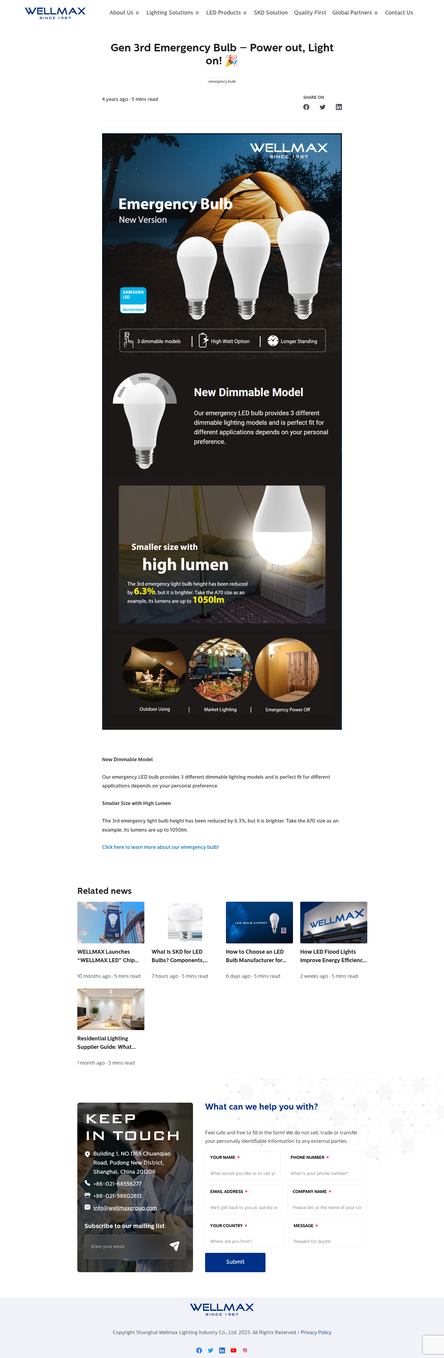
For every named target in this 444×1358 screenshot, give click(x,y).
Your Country (227, 1226)
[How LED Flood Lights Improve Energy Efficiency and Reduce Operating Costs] (333, 922)
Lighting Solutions (169, 13)
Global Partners (352, 13)
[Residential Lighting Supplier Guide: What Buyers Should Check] (110, 1009)
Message (304, 1226)
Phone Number (308, 1158)
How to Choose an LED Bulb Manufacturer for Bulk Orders (255, 957)
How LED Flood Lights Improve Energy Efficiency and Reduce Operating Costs (333, 957)
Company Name (310, 1192)
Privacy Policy (316, 1333)
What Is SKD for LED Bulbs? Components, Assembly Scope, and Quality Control (179, 957)
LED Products (223, 13)
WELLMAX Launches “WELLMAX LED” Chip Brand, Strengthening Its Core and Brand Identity (108, 957)
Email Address (227, 1192)
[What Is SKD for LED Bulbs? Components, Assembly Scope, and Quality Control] (185, 922)
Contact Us (399, 13)
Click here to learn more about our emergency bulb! (160, 847)
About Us (122, 13)
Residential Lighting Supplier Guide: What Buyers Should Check (104, 1044)
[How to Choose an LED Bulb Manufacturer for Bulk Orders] (259, 922)
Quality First (310, 13)
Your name (223, 1158)
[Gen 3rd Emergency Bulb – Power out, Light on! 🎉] (306, 107)
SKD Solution (271, 13)
